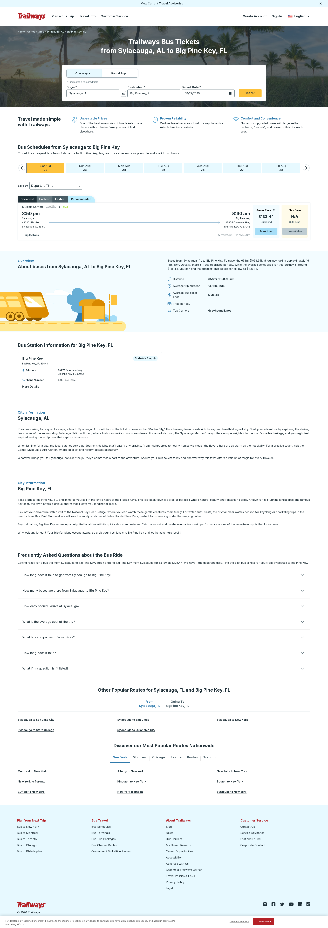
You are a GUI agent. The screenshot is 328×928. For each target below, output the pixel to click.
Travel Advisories (171, 3)
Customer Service (114, 16)
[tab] (149, 704)
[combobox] (92, 93)
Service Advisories (252, 833)
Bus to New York (28, 826)
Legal (169, 888)
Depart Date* (191, 87)
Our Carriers (174, 839)
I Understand (263, 921)
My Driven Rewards (179, 845)
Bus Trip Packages (103, 839)
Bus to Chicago (27, 845)
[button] (21, 168)
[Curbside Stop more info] (154, 358)
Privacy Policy (175, 882)
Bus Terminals (100, 833)
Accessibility (174, 857)
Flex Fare (295, 210)
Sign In (277, 16)
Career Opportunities (179, 851)
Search (250, 93)
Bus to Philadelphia (29, 851)
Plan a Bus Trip (63, 16)
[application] (164, 221)
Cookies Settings (239, 921)
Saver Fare (263, 210)
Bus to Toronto (27, 839)
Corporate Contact (252, 845)
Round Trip (118, 73)
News (169, 833)
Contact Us (247, 826)
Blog (169, 826)
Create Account (255, 16)
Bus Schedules (101, 826)
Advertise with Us (177, 863)
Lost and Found (250, 839)
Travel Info (87, 16)
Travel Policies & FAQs (180, 876)
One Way (81, 73)
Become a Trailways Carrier (184, 870)
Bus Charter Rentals (104, 845)
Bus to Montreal (27, 833)
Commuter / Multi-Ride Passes (111, 851)
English (299, 16)
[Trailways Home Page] (32, 16)
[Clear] (115, 93)
